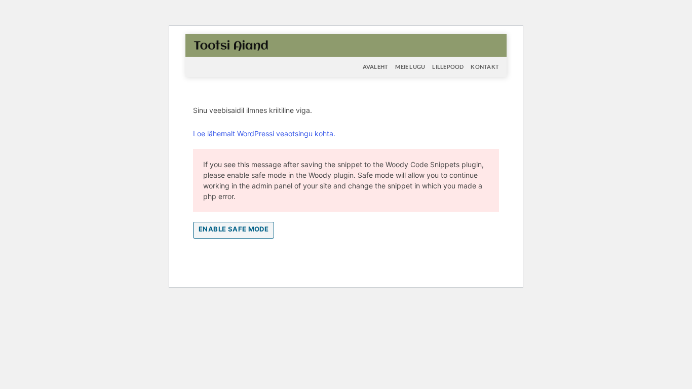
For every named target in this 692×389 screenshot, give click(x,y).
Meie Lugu (410, 66)
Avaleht (376, 66)
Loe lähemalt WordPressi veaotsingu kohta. (264, 133)
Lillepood (448, 66)
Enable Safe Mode (233, 229)
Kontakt (485, 66)
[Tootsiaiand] (231, 45)
